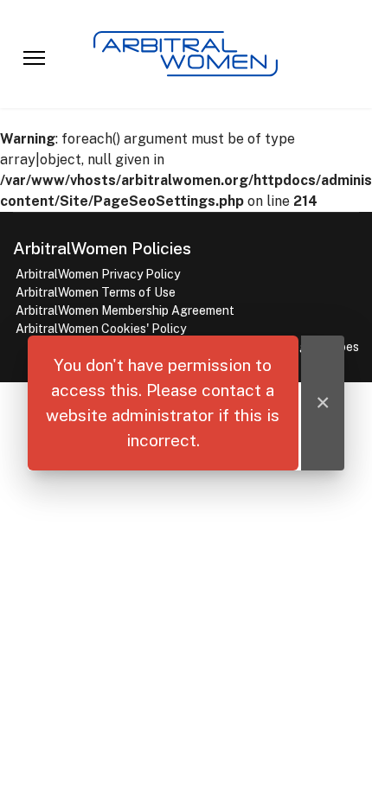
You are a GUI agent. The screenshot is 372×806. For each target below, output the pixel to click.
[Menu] (34, 58)
